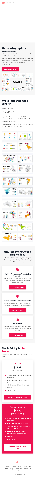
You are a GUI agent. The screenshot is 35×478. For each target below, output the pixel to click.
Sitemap (6, 467)
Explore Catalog (17, 310)
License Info (18, 469)
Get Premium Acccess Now (17, 447)
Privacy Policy (27, 467)
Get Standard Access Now (17, 397)
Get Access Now (10, 69)
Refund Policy (9, 469)
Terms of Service (16, 467)
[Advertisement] (17, 24)
